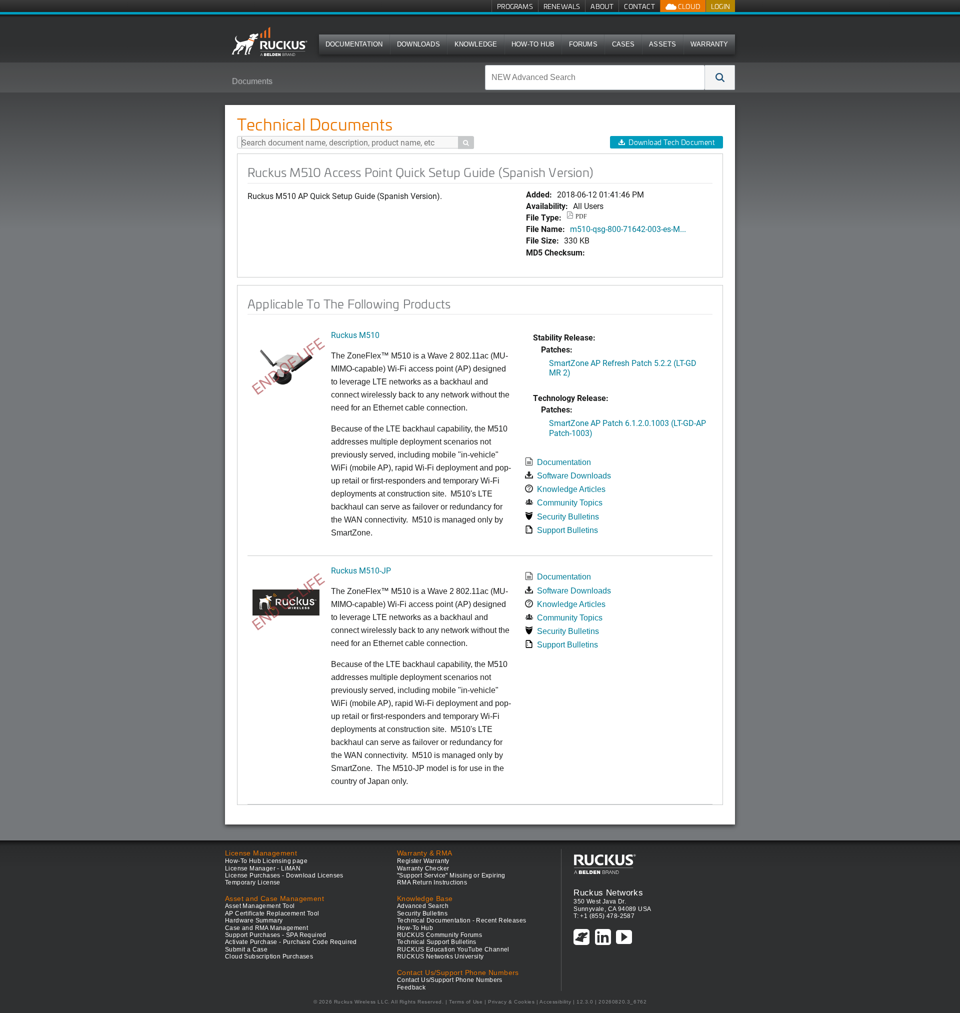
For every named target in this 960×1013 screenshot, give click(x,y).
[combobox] (595, 77)
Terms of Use (465, 1001)
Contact (639, 6)
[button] (720, 77)
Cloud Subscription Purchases (269, 956)
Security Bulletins (568, 516)
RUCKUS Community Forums (439, 935)
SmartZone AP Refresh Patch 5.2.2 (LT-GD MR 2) (622, 368)
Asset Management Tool (259, 906)
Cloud (688, 6)
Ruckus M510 (355, 335)
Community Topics (569, 502)
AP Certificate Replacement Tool (272, 913)
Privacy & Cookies (511, 1001)
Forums (583, 44)
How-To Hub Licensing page (266, 861)
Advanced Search (422, 906)
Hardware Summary (253, 920)
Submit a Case (246, 949)
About (602, 6)
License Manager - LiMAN (262, 868)
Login (720, 6)
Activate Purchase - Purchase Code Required (291, 942)
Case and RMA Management (266, 928)
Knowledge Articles (571, 489)
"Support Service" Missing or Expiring (451, 875)
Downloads (418, 44)
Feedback (411, 987)
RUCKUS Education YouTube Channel (453, 949)
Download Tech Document (671, 142)
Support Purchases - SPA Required (275, 935)
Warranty (709, 44)
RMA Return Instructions (432, 882)
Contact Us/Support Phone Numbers (449, 980)
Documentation (354, 44)
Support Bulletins (567, 530)
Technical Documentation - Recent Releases (461, 920)
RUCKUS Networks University (440, 956)
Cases (623, 44)
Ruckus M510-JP (361, 570)
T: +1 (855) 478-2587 (604, 916)
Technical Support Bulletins (436, 942)
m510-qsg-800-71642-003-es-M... (628, 229)
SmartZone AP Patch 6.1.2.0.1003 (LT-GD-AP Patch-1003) (627, 428)
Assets (662, 44)
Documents (252, 81)
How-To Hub (533, 44)
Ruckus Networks (608, 892)
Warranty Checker (423, 868)
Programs (515, 6)
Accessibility (555, 1001)
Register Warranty (423, 861)
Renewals (562, 6)
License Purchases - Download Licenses (284, 875)
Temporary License (252, 882)
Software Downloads (574, 476)
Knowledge (476, 44)
